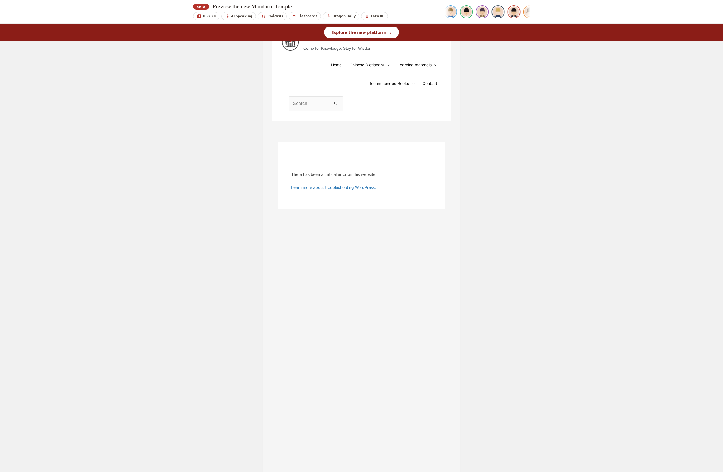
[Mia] (527, 11)
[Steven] (511, 11)
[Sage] (480, 11)
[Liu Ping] (464, 11)
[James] (448, 11)
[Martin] (495, 11)
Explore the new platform (361, 32)
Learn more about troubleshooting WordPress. (333, 187)
